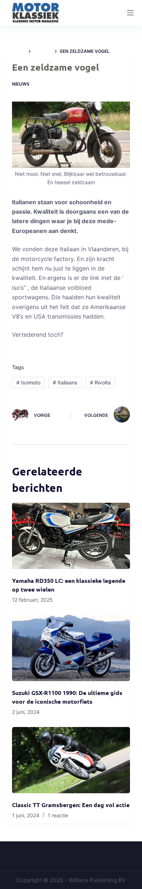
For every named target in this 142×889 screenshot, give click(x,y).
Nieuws (20, 84)
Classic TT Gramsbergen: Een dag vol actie (71, 805)
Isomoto (28, 382)
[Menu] (130, 12)
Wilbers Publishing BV (97, 880)
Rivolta (100, 382)
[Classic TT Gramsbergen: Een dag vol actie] (71, 760)
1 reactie (58, 815)
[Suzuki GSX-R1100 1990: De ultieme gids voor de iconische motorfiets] (71, 648)
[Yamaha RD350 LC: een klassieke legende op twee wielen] (71, 536)
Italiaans (65, 382)
